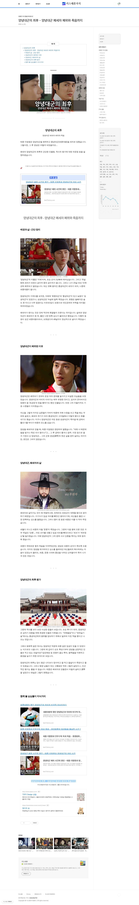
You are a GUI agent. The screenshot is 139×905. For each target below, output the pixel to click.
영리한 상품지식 (103, 120)
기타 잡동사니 (102, 117)
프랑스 (110, 167)
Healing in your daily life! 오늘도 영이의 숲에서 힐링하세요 (42, 811)
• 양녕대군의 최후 (29, 48)
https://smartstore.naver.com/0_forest (34, 805)
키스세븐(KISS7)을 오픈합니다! (107, 150)
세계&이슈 (102, 55)
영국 (107, 164)
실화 (104, 177)
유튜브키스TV (38, 894)
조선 (104, 169)
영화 (107, 177)
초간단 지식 (102, 80)
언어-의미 (102, 65)
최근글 (101, 155)
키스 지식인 (102, 82)
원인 (114, 167)
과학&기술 (102, 60)
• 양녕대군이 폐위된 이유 (33, 55)
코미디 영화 (102, 174)
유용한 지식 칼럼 (103, 50)
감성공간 (102, 93)
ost (107, 174)
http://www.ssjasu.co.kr (29, 791)
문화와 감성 (102, 88)
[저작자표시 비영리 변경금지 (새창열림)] (41, 823)
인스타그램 (106, 211)
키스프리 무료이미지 (50, 894)
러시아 (116, 169)
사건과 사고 (102, 104)
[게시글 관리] (28, 823)
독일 (101, 167)
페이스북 (101, 211)
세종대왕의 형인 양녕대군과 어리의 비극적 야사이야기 (43, 705)
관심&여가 (102, 77)
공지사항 (102, 36)
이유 (117, 167)
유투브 (110, 211)
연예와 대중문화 (103, 106)
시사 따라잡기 (103, 101)
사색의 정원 (102, 95)
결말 (101, 169)
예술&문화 (102, 70)
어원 (107, 169)
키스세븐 (25, 862)
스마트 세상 (102, 112)
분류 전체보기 (102, 47)
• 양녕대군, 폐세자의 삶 (32, 57)
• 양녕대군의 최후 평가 (32, 60)
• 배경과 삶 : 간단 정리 (32, 53)
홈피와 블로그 (103, 114)
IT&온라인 (102, 72)
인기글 (107, 155)
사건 (113, 164)
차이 (116, 174)
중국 (104, 167)
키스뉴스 (28, 894)
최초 (110, 174)
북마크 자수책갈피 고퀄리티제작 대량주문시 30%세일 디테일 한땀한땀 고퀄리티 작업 (47, 798)
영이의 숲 (26, 808)
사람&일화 (102, 75)
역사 (104, 164)
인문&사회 (102, 58)
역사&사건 (102, 53)
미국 (107, 167)
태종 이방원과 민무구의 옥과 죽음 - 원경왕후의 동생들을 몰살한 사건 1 (50, 729)
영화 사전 (102, 90)
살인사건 (111, 172)
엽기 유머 (102, 122)
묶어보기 (38, 4)
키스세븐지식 (73, 3)
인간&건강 (102, 67)
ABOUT (27, 4)
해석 (110, 164)
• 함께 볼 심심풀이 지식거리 (33, 62)
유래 (101, 172)
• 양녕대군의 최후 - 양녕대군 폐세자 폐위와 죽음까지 (41, 50)
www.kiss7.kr (33, 898)
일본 (110, 177)
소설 (116, 164)
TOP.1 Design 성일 (29, 794)
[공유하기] (26, 823)
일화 (101, 177)
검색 (114, 3)
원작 (113, 174)
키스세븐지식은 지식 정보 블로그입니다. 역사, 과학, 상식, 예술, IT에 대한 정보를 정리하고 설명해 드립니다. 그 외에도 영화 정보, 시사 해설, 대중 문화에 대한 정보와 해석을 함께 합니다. (51, 869)
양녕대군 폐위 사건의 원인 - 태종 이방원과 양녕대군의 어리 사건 (53, 182)
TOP (119, 894)
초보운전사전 (103, 85)
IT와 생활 (101, 109)
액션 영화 (111, 169)
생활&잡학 (102, 62)
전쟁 (101, 164)
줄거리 (104, 172)
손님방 (48, 4)
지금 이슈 (101, 98)
